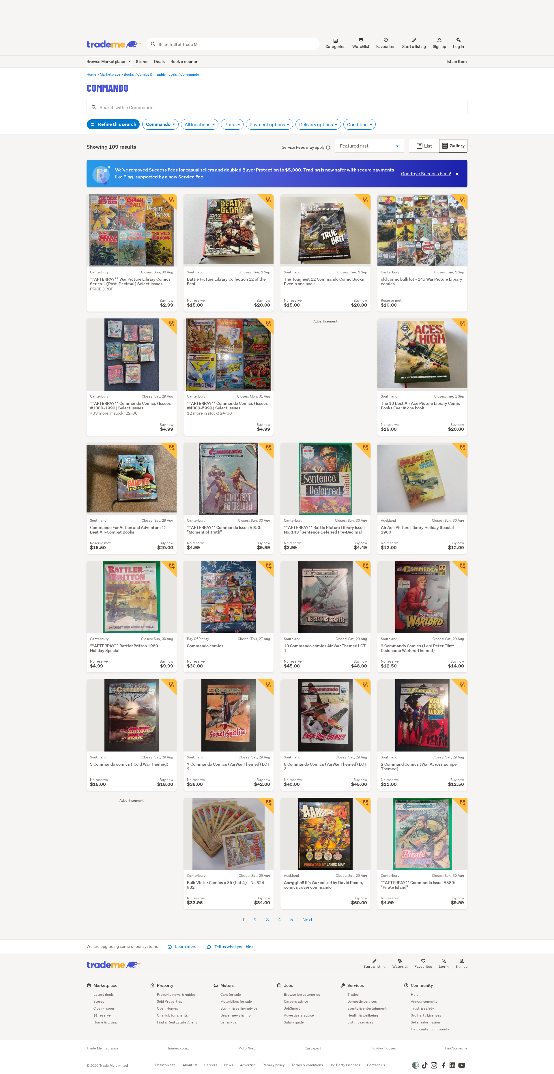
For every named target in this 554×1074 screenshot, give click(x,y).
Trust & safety (422, 1008)
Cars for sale (230, 994)
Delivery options (316, 124)
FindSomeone (456, 1048)
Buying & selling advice (238, 1008)
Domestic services (362, 1001)
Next (307, 919)
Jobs (288, 985)
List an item (455, 61)
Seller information (425, 1022)
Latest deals (103, 994)
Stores (142, 61)
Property (165, 985)
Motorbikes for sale (236, 1001)
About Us (190, 1064)
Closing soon (103, 1008)
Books (129, 74)
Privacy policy (274, 1064)
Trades (353, 994)
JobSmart (292, 1008)
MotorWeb (246, 1048)
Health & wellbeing (362, 1015)
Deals (159, 61)
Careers (210, 1064)
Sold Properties (169, 1001)
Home (92, 74)
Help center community (430, 1029)
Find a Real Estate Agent (177, 1022)
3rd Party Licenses (426, 1015)
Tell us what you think (234, 946)
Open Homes (167, 1008)
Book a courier (184, 61)
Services (355, 985)
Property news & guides (176, 994)
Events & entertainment (367, 1008)
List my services (360, 1022)
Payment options (268, 124)
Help (414, 994)
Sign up (439, 46)
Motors (227, 985)
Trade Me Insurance (103, 1048)
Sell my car (229, 1022)
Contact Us (376, 1064)
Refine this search (116, 124)
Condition (357, 124)
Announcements (424, 1001)
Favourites (423, 966)
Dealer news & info (235, 1015)
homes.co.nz (178, 1048)
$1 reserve (102, 1015)
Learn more (185, 946)
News (228, 1064)
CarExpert (313, 1048)
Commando (189, 74)
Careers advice (296, 1001)
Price (230, 124)
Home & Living (105, 1022)
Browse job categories (302, 994)
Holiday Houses (383, 1048)
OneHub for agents (172, 1015)
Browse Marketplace (106, 61)
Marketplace (110, 74)
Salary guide (294, 1022)
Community (422, 985)
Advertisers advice (299, 1015)
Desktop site (165, 1064)
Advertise (248, 1064)
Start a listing (374, 966)
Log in (458, 46)
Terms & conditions (307, 1064)
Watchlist (400, 966)
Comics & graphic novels (157, 74)
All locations (198, 124)
